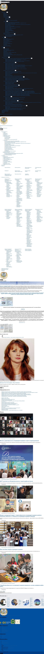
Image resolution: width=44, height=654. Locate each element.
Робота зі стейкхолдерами (5, 406)
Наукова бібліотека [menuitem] (6, 48)
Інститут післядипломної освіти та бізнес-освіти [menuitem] (12, 22)
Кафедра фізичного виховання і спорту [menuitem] (19, 200)
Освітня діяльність (4, 629)
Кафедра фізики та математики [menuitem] (9, 69)
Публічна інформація (5, 631)
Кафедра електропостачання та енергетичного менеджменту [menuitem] (14, 77)
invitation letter (23, 309)
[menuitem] (7, 12)
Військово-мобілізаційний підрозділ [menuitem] (10, 32)
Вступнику (3, 636)
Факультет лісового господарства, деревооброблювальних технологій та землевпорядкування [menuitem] (17, 58)
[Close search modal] (0, 1)
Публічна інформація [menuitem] (6, 151)
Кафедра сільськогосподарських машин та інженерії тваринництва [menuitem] (20, 186)
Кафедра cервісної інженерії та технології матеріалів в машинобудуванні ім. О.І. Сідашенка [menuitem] (18, 65)
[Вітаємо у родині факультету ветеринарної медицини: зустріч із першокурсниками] (16, 437)
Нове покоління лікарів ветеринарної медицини (11, 549)
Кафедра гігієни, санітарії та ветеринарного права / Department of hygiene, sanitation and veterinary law (16, 394)
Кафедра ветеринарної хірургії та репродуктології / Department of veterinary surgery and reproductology (16, 391)
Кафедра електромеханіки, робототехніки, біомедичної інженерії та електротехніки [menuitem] (17, 79)
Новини (3, 479)
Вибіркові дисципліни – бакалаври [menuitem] (8, 157)
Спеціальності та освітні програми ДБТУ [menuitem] (11, 20)
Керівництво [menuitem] (5, 133)
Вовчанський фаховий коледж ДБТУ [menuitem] (10, 35)
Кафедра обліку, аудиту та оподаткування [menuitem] (8, 211)
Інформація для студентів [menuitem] (7, 164)
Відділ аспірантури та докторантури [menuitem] (28, 168)
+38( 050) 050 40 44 (11, 648)
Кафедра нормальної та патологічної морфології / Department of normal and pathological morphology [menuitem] (29, 214)
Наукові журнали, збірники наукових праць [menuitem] (9, 52)
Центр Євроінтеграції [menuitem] (5, 111)
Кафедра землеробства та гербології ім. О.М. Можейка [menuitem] (13, 71)
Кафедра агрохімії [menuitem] (7, 74)
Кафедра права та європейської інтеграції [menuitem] (19, 215)
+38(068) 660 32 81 (11, 647)
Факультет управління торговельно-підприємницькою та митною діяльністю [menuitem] (14, 105)
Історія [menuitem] (4, 132)
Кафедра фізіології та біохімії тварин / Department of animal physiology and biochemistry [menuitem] (17, 95)
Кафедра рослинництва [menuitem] (8, 73)
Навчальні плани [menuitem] (7, 18)
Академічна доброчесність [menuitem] (7, 56)
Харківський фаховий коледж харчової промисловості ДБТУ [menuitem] (14, 34)
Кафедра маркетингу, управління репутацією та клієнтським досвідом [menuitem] (19, 258)
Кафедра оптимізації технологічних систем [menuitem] (11, 63)
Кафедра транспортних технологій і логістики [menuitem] (12, 84)
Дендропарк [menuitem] (7, 31)
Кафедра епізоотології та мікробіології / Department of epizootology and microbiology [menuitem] (29, 240)
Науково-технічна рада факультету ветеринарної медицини (10, 404)
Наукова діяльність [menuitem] (6, 49)
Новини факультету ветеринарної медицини (8, 438)
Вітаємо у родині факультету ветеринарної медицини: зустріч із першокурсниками (19, 440)
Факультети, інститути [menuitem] (5, 57)
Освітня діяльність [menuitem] (6, 17)
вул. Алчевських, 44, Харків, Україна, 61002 (10, 645)
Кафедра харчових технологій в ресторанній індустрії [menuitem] (9, 262)
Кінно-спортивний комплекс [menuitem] (9, 30)
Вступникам (3, 401)
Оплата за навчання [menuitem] (6, 40)
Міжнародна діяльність (5, 643)
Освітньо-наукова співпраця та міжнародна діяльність (9, 403)
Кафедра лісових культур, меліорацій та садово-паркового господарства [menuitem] (15, 59)
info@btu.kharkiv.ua (6, 650)
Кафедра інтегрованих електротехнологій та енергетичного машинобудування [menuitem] (16, 78)
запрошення (23, 308)
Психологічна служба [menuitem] (6, 45)
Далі (4, 591)
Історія (3, 627)
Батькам (3, 637)
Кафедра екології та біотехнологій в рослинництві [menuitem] (12, 99)
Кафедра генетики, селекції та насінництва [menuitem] (29, 184)
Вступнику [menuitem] (3, 46)
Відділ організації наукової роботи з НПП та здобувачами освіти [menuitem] (12, 54)
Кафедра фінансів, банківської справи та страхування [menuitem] (13, 108)
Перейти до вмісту (2, 0)
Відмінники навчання (5, 409)
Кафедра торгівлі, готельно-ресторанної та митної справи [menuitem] (13, 106)
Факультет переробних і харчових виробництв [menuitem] (10, 100)
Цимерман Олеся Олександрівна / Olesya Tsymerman (10, 382)
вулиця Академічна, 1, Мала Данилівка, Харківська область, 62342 (14, 337)
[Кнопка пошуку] (8, 2)
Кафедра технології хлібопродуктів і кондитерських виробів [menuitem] (14, 101)
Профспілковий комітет (5, 630)
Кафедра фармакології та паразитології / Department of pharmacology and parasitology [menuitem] (29, 236)
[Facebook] (0, 129)
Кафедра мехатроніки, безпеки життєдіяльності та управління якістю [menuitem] (15, 67)
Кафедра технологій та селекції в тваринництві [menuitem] (12, 98)
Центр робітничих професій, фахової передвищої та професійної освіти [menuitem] (15, 141)
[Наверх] (0, 116)
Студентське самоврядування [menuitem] (7, 41)
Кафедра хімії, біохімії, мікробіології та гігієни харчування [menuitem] (13, 104)
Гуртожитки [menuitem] (5, 44)
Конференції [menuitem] (5, 51)
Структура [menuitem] (5, 21)
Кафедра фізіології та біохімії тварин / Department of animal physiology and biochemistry (14, 396)
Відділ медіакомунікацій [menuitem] (8, 148)
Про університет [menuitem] (4, 12)
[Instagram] (1, 129)
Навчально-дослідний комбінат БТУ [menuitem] (10, 28)
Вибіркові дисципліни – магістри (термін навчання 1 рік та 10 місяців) (12, 410)
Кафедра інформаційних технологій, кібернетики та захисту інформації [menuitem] (15, 89)
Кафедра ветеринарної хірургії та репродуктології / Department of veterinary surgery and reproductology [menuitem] (20, 91)
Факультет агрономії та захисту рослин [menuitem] (9, 70)
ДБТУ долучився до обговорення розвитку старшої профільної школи (16, 481)
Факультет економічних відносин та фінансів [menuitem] (8, 209)
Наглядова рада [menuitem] (5, 14)
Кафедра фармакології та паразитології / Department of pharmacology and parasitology (14, 395)
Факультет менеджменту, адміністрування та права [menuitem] (10, 85)
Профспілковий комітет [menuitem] (6, 16)
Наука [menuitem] (2, 47)
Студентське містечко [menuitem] (8, 29)
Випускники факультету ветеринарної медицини (9, 408)
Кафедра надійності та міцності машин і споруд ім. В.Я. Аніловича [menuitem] (15, 66)
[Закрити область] (0, 3)
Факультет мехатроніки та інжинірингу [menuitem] (9, 62)
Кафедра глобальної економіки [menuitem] (9, 82)
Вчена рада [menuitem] (5, 15)
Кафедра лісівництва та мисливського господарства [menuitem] (8, 187)
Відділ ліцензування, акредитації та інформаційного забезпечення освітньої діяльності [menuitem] (17, 24)
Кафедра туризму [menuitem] (7, 107)
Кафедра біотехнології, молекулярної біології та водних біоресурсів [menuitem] (15, 97)
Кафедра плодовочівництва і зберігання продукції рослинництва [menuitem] (29, 197)
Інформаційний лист (22, 322)
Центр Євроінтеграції (5, 642)
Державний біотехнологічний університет (6, 114)
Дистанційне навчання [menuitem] (6, 161)
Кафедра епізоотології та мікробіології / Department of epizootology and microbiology (14, 393)
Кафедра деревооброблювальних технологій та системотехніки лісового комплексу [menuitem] (17, 60)
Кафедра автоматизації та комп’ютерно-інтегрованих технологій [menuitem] (14, 80)
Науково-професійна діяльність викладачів (8, 402)
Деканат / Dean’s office (5, 397)
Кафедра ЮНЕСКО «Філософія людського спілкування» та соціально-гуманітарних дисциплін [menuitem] (19, 88)
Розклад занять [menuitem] (5, 38)
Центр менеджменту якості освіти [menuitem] (10, 23)
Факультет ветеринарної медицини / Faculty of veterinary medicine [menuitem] (12, 90)
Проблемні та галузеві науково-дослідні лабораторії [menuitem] (12, 26)
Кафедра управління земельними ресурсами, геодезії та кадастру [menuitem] (14, 61)
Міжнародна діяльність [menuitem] (5, 110)
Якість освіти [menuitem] (7, 19)
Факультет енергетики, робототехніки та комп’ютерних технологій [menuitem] (38, 180)
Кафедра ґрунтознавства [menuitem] (8, 75)
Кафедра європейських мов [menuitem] (9, 87)
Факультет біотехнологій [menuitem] (7, 96)
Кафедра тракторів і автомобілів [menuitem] (19, 184)
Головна (1, 281)
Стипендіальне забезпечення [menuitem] (7, 43)
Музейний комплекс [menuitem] (8, 27)
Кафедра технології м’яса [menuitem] (9, 103)
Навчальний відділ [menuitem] (8, 25)
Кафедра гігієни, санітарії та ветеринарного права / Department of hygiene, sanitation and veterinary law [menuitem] (20, 92)
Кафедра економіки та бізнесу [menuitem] (9, 83)
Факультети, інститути (6, 281)
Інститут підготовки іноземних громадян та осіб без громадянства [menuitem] (13, 109)
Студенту (3, 635)
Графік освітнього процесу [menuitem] (7, 39)
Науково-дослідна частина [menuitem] (7, 53)
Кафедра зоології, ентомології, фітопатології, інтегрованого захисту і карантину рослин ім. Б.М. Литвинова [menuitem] (29, 188)
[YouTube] (2, 129)
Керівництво (3, 628)
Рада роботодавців (4, 405)
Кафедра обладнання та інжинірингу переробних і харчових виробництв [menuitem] (16, 68)
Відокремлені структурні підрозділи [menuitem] (8, 152)
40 (3, 591)
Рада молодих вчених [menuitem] (6, 55)
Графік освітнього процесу (6, 398)
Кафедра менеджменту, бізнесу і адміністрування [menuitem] (19, 212)
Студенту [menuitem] (3, 37)
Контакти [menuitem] (3, 112)
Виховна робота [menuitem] (5, 160)
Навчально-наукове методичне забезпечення (8, 399)
